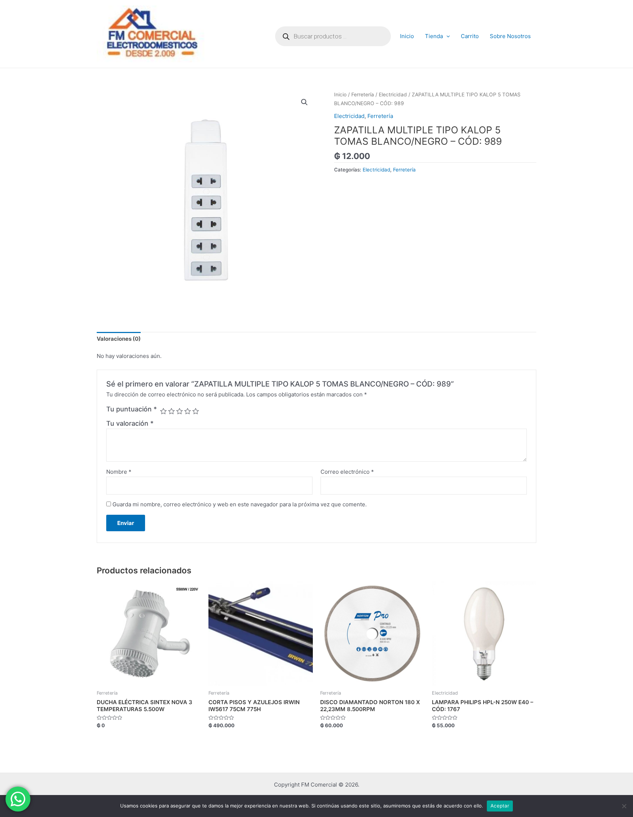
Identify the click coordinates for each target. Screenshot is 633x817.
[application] (446, 36)
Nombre (119, 471)
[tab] (119, 339)
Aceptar (500, 806)
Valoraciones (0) (119, 338)
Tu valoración (129, 423)
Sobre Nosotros (510, 36)
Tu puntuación (131, 409)
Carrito (470, 36)
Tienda (434, 36)
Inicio (407, 36)
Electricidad (393, 94)
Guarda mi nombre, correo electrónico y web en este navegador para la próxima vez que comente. (239, 504)
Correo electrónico (347, 471)
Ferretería (362, 94)
